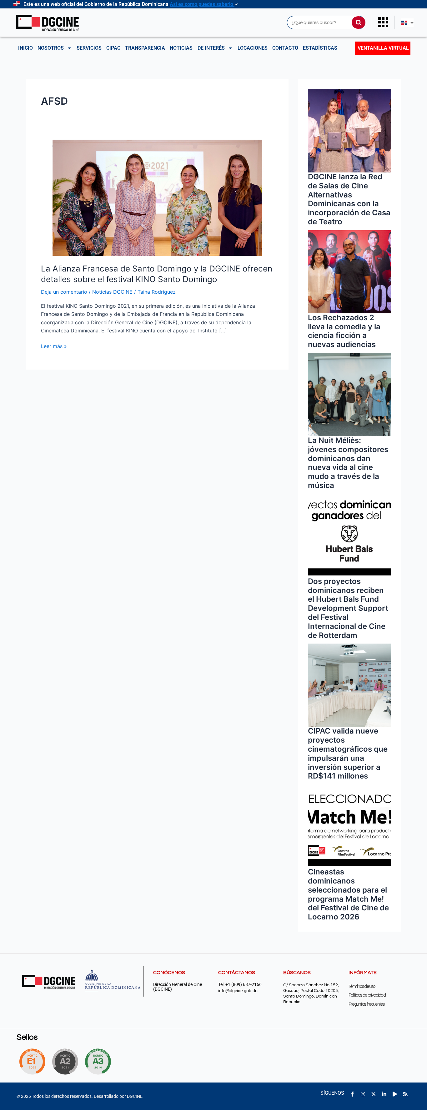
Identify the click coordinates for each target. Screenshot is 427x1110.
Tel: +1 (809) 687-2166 (240, 984)
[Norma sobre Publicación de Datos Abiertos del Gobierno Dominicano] (99, 1061)
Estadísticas (320, 48)
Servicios (89, 48)
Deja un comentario (64, 292)
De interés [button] (211, 48)
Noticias (181, 48)
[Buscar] (358, 22)
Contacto (285, 48)
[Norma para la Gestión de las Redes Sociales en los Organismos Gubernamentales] (32, 1061)
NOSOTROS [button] (51, 48)
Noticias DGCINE (112, 292)
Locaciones (253, 48)
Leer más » (54, 345)
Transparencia (145, 48)
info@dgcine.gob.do (238, 990)
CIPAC (113, 48)
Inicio (25, 48)
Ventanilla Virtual (383, 48)
